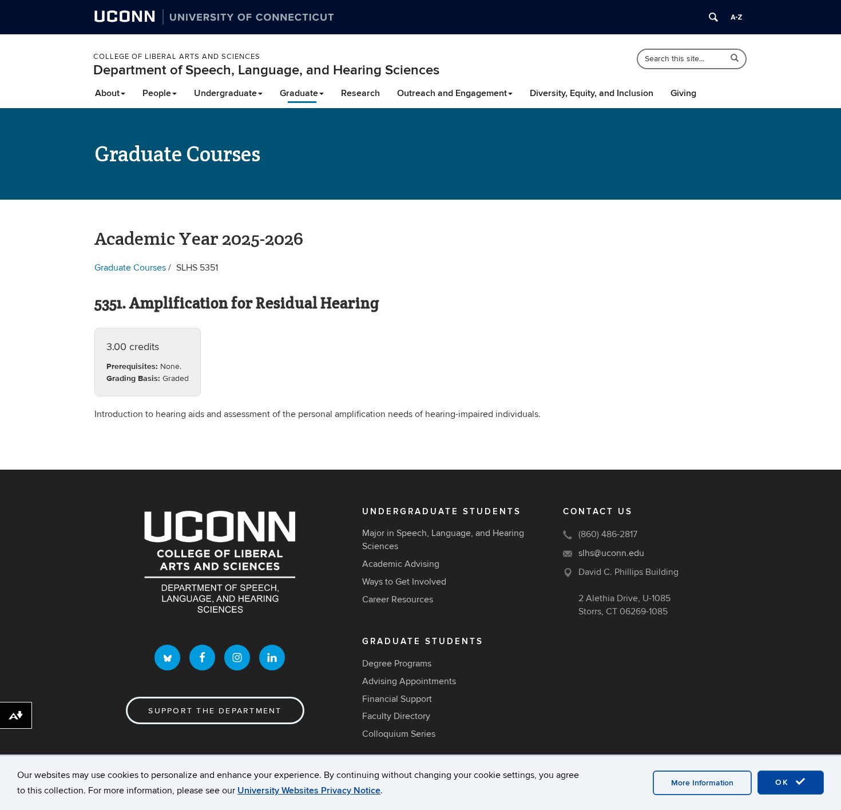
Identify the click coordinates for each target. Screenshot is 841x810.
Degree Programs (396, 663)
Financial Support (397, 699)
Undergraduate (225, 93)
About (107, 93)
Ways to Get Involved (404, 581)
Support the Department (214, 711)
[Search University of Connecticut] (713, 17)
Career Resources (397, 599)
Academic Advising (400, 564)
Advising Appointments (409, 681)
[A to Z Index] (736, 17)
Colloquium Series (398, 734)
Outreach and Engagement (452, 93)
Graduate (299, 93)
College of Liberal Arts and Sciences (176, 56)
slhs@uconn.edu (611, 553)
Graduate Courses (130, 267)
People (156, 93)
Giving (683, 93)
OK (783, 782)
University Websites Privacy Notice (308, 790)
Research (360, 93)
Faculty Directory (396, 716)
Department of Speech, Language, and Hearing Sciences (266, 70)
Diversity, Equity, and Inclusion (591, 93)
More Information (702, 783)
